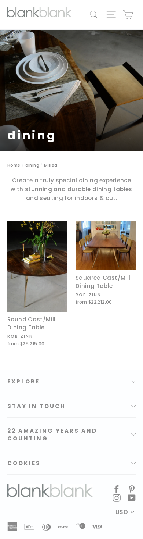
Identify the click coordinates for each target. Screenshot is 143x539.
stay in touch (36, 406)
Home (14, 165)
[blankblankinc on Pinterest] (132, 488)
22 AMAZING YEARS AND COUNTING (52, 434)
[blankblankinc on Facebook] (117, 488)
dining (32, 165)
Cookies (24, 463)
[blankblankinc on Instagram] (117, 497)
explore (23, 381)
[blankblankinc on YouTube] (132, 497)
